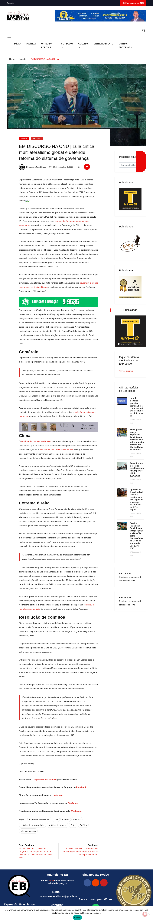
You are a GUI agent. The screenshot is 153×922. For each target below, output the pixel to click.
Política (31, 44)
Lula (56, 819)
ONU (73, 825)
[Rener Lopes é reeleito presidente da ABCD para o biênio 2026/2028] (122, 466)
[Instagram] (95, 882)
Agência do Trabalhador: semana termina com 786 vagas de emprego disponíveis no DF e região (136, 499)
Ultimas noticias (28, 831)
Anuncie (10, 3)
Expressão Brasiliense (36, 167)
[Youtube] (104, 882)
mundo (65, 819)
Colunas (83, 44)
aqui (51, 880)
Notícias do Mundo (57, 825)
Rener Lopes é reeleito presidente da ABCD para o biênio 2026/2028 (137, 469)
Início (17, 44)
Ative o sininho (126, 371)
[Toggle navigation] (9, 38)
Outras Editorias (124, 46)
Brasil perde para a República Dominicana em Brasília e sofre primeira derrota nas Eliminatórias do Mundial (137, 439)
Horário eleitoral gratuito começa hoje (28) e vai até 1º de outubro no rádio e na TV (137, 407)
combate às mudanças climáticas (37, 441)
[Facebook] (87, 882)
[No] (149, 914)
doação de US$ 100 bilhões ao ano (56, 449)
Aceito (77, 917)
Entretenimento (103, 44)
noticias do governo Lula (32, 825)
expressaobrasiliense (39, 819)
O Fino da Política (46, 46)
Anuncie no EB (57, 874)
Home (12, 59)
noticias (77, 819)
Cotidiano (67, 44)
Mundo (22, 59)
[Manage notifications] (145, 914)
